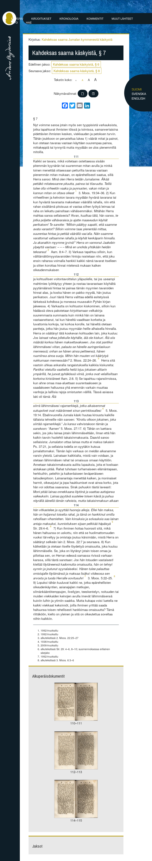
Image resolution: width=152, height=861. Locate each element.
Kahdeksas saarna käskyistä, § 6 (76, 64)
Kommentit (95, 18)
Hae (29, 22)
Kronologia (69, 18)
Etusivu (17, 18)
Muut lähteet (122, 18)
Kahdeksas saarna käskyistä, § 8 (77, 70)
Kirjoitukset (41, 18)
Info (14, 22)
